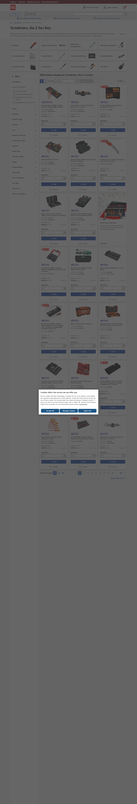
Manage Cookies (69, 411)
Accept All (50, 411)
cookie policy (83, 404)
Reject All (87, 411)
